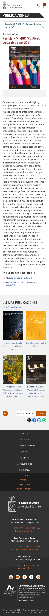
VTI (23, 610)
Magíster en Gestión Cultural (18, 278)
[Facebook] (31, 577)
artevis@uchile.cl (24, 568)
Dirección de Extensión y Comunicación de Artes (25, 612)
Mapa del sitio (24, 484)
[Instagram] (11, 577)
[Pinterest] (38, 577)
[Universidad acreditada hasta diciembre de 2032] (24, 593)
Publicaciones (16, 15)
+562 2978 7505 (16, 565)
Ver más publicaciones (12, 307)
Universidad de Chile (32, 610)
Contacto (24, 475)
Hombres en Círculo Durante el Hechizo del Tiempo (13, 346)
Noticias (25, 433)
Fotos (26, 452)
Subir (5, 413)
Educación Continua (26, 445)
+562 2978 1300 (16, 528)
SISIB (18, 610)
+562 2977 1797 (33, 546)
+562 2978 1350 (33, 528)
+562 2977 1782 (16, 546)
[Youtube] (18, 577)
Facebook (34, 420)
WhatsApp (44, 420)
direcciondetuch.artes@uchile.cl (24, 549)
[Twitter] (24, 577)
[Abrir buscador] (39, 5)
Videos (26, 458)
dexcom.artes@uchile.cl (24, 531)
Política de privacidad (24, 489)
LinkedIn (39, 420)
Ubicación (24, 479)
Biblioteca (25, 470)
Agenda (25, 439)
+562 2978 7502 (33, 565)
